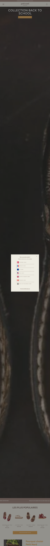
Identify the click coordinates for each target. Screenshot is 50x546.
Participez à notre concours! (34, 540)
